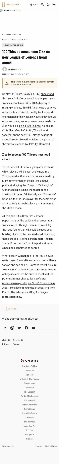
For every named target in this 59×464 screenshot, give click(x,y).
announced (47, 93)
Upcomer (29, 430)
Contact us (18, 339)
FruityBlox (29, 434)
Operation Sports (29, 413)
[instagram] (12, 328)
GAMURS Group (51, 446)
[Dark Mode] (48, 4)
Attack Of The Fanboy (29, 379)
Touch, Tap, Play (29, 425)
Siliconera (29, 387)
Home (4, 39)
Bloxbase (29, 438)
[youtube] (33, 328)
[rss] (5, 328)
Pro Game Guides (29, 366)
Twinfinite (29, 370)
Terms (16, 344)
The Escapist (29, 391)
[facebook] (26, 328)
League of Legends (18, 39)
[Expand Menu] (54, 4)
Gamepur (29, 374)
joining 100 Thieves (29, 125)
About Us (6, 339)
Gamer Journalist (29, 404)
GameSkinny (29, 408)
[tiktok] (38, 328)
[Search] (42, 4)
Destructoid (29, 400)
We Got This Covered (29, 396)
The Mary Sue (29, 421)
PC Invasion (29, 417)
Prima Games (29, 383)
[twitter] (19, 328)
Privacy (5, 344)
